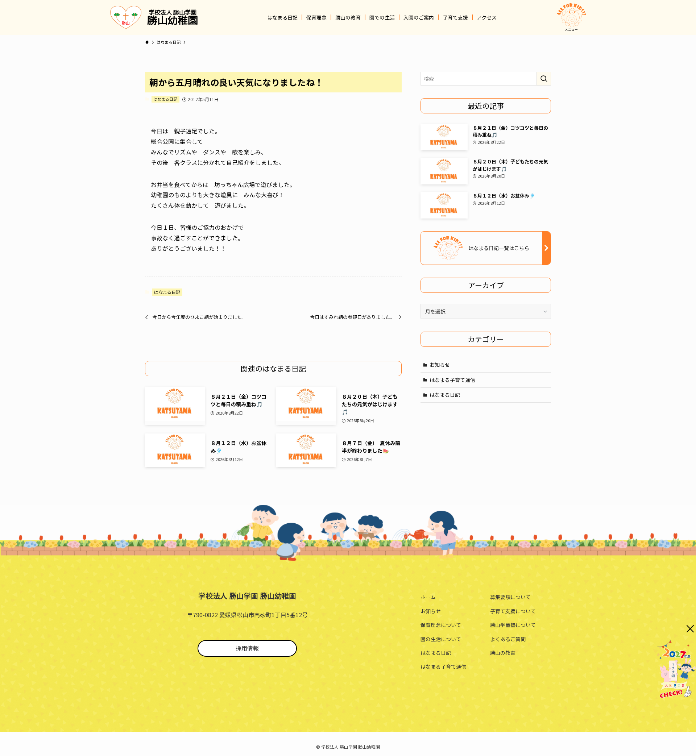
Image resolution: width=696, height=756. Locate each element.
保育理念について (440, 624)
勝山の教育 (502, 652)
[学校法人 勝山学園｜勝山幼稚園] (125, 17)
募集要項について (510, 597)
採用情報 (247, 648)
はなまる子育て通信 (452, 379)
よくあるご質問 (508, 639)
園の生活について (440, 639)
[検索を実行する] (543, 79)
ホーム (428, 597)
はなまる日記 (165, 99)
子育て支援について (513, 611)
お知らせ (440, 364)
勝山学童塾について (513, 624)
